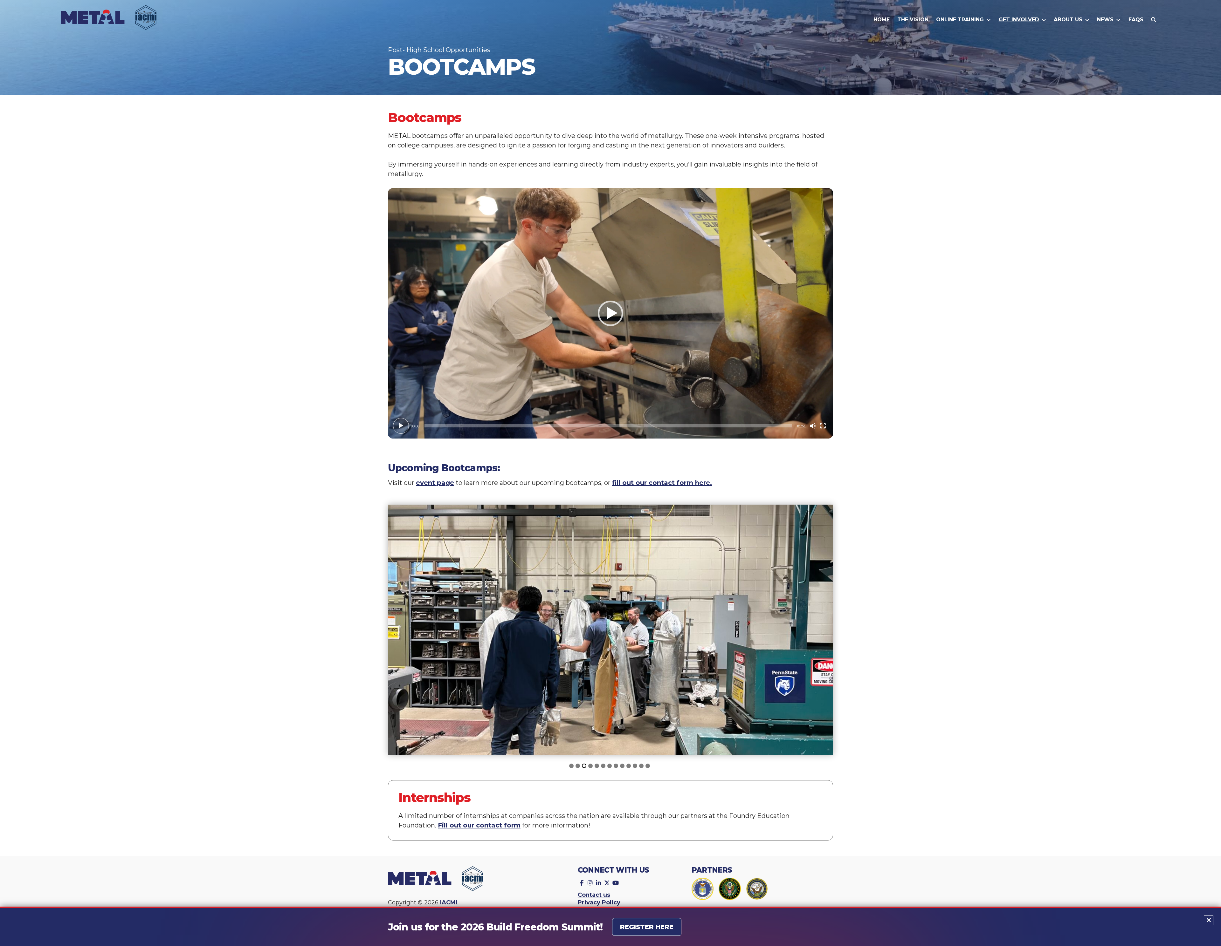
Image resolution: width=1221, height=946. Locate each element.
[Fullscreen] (823, 426)
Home (881, 20)
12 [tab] (642, 767)
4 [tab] (591, 767)
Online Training (960, 20)
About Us (1068, 20)
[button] (610, 313)
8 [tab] (617, 767)
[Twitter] (607, 882)
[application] (610, 313)
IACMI (448, 902)
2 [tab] (579, 767)
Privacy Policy (599, 902)
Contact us (594, 894)
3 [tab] (585, 767)
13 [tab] (648, 767)
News (1105, 20)
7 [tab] (610, 767)
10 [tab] (629, 767)
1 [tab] (572, 767)
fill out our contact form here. (662, 483)
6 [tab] (604, 767)
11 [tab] (636, 767)
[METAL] (108, 22)
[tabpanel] (610, 630)
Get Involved (1019, 20)
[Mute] (813, 426)
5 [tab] (598, 767)
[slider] (608, 425)
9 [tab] (623, 767)
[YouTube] (615, 882)
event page (435, 483)
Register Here (646, 927)
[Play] (401, 426)
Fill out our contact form (479, 825)
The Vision (912, 20)
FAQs (1135, 20)
